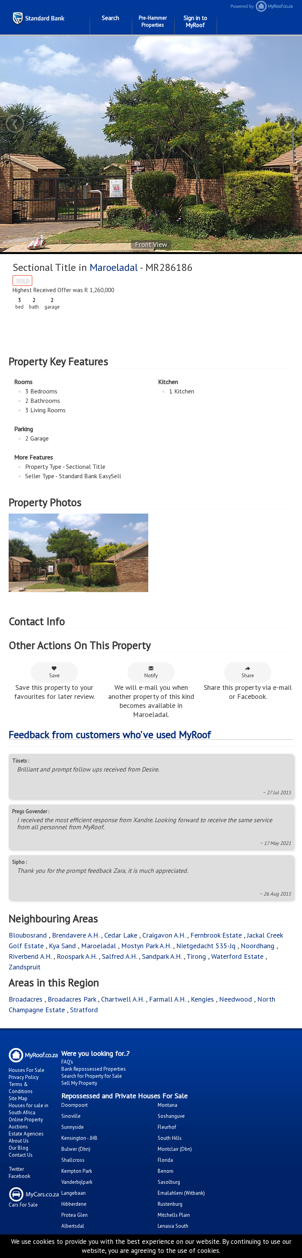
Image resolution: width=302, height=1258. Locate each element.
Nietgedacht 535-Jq (206, 945)
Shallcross (73, 1160)
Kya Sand (62, 945)
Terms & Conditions (21, 1088)
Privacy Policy (24, 1077)
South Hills (170, 1138)
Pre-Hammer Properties (153, 21)
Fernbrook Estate (216, 935)
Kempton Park (76, 1171)
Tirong (197, 956)
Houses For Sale (26, 1070)
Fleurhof (167, 1127)
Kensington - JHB (79, 1138)
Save (54, 675)
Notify (151, 675)
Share (247, 675)
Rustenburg (170, 1204)
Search (110, 18)
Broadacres (25, 999)
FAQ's (67, 1062)
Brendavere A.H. (76, 935)
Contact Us (21, 1155)
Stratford (84, 1009)
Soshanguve (171, 1116)
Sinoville (71, 1116)
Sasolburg (169, 1182)
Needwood (235, 999)
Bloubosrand (28, 935)
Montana (167, 1105)
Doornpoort (74, 1105)
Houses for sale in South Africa (28, 1109)
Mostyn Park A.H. (146, 945)
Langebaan (73, 1193)
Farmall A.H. (167, 999)
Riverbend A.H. (31, 956)
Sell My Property (79, 1083)
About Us (19, 1140)
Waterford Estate (237, 956)
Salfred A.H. (119, 956)
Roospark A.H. (77, 956)
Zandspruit (25, 966)
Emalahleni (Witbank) (181, 1193)
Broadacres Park (72, 999)
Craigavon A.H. (163, 935)
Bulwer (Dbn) (75, 1149)
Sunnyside (72, 1127)
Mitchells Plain (174, 1215)
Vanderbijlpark (76, 1182)
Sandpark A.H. (162, 956)
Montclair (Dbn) (175, 1149)
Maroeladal (114, 267)
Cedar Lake (120, 935)
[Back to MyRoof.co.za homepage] (261, 6)
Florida (165, 1160)
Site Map (18, 1098)
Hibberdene (74, 1204)
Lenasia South (173, 1226)
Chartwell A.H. (122, 999)
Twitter (16, 1169)
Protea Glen (74, 1215)
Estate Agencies (26, 1133)
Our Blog (18, 1148)
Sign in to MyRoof (195, 21)
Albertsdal (72, 1226)
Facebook (19, 1176)
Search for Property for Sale (91, 1076)
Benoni (165, 1171)
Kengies (202, 999)
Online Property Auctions (26, 1123)
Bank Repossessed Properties (93, 1069)
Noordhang (257, 945)
